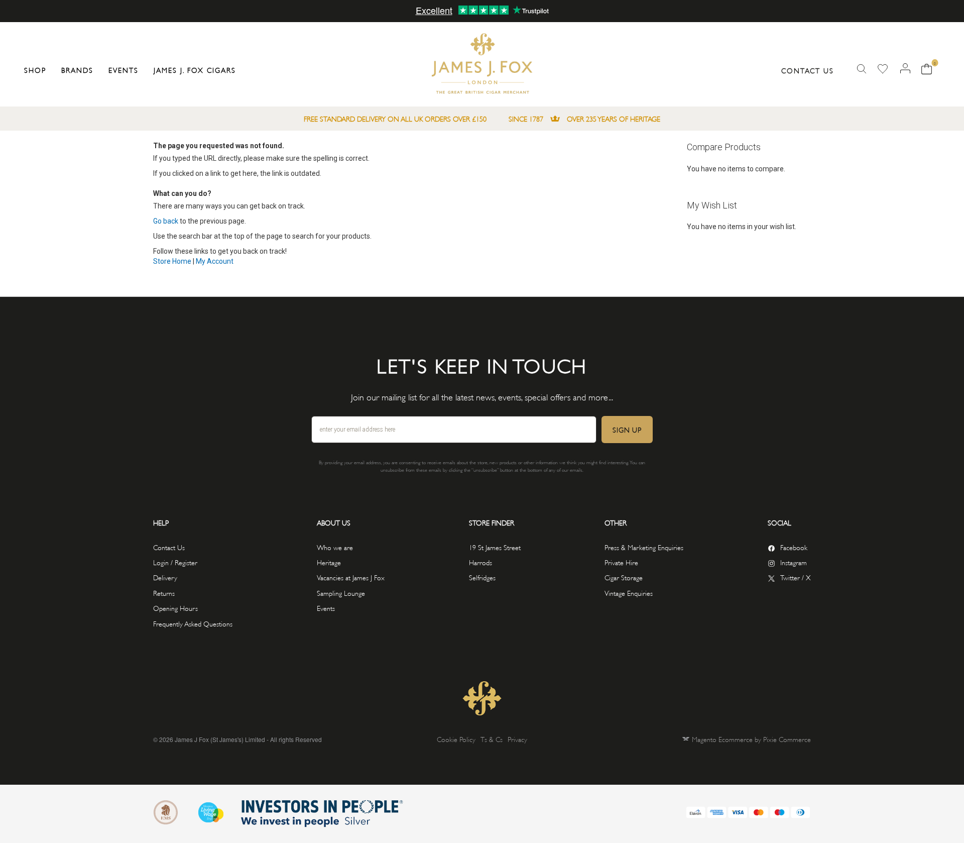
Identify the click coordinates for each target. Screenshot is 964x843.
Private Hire (621, 562)
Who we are (335, 547)
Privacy (517, 739)
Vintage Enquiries (629, 592)
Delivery (165, 577)
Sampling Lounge (341, 592)
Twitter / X (795, 577)
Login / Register (175, 562)
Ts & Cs (491, 739)
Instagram (793, 562)
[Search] (861, 69)
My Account (214, 261)
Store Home (172, 261)
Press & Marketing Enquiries (644, 547)
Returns (164, 592)
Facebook (793, 547)
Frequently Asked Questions (192, 623)
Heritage (329, 562)
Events (326, 607)
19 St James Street (495, 547)
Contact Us (807, 70)
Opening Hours (175, 607)
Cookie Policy (456, 739)
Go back (165, 221)
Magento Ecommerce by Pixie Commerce (751, 739)
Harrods (480, 562)
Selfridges (482, 577)
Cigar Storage (624, 577)
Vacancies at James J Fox (351, 577)
